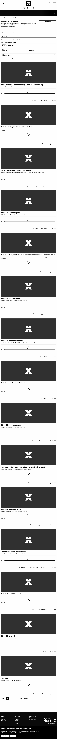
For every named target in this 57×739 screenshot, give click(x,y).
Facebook (17, 719)
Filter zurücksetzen (6, 59)
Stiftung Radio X (4, 720)
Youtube (16, 720)
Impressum (3, 722)
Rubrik (3, 49)
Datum (3, 54)
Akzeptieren (12, 736)
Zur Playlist (54, 13)
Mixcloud (17, 722)
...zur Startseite (47, 21)
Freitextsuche (4, 35)
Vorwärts (26, 698)
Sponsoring (31, 717)
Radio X (7, 17)
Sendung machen (32, 719)
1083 (21, 698)
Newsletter (3, 717)
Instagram (17, 717)
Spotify (16, 723)
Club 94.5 (3, 719)
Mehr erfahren (5, 736)
